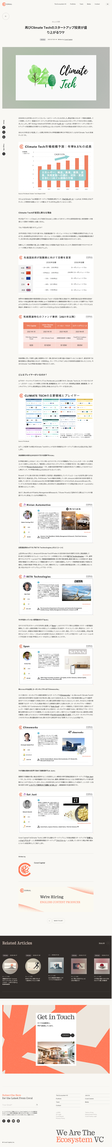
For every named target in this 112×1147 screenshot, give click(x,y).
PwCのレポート (68, 199)
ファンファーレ (61, 840)
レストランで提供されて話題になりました (43, 785)
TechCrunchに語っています (61, 715)
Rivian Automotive (35, 467)
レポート (61, 124)
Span (54, 626)
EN (107, 4)
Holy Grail (55, 706)
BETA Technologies (75, 556)
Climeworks (65, 695)
